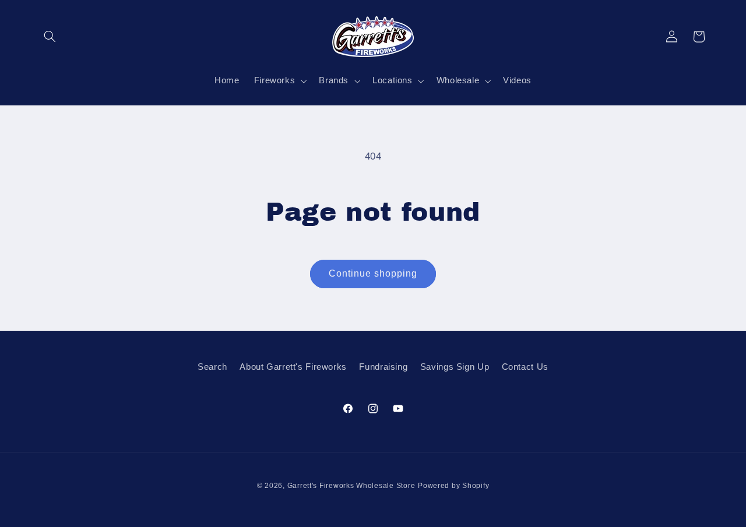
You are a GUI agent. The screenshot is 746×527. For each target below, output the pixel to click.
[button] (50, 36)
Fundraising (383, 367)
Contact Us (525, 367)
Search (212, 367)
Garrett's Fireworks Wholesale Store (351, 485)
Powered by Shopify (453, 485)
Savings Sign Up (454, 367)
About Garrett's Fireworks (293, 367)
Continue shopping (373, 273)
